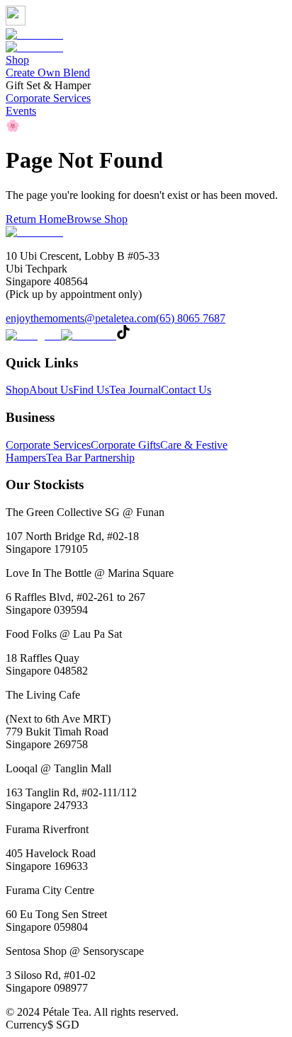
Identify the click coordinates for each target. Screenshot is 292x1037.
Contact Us (186, 390)
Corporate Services (48, 98)
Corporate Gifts (125, 445)
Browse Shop (97, 219)
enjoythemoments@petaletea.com (81, 318)
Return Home (36, 219)
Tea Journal (135, 390)
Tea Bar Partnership (90, 458)
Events (21, 111)
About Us (51, 390)
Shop (17, 60)
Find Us (91, 390)
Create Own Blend (48, 73)
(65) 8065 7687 (190, 318)
